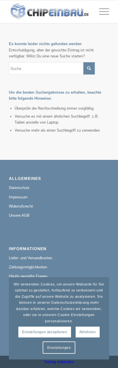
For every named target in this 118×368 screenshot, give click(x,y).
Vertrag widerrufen (59, 362)
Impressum (18, 197)
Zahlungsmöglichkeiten (28, 267)
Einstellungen (59, 348)
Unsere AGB (19, 215)
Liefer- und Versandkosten (30, 258)
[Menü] (101, 11)
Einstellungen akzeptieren (44, 332)
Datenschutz (19, 188)
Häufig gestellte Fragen (28, 276)
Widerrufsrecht (21, 206)
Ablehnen (87, 332)
